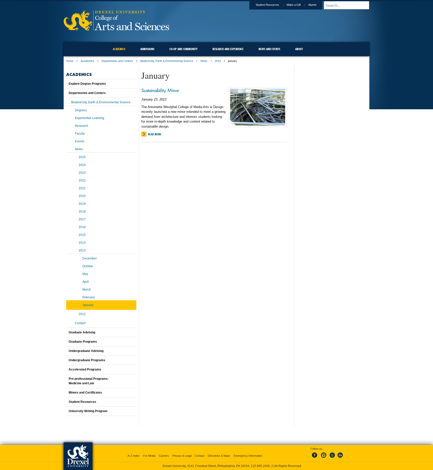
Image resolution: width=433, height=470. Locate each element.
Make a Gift (294, 4)
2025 (82, 157)
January (87, 305)
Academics (87, 60)
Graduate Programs (83, 341)
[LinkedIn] (340, 457)
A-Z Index (134, 455)
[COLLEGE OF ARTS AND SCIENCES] (116, 29)
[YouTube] (332, 457)
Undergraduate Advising (86, 351)
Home (69, 60)
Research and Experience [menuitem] (228, 49)
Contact (80, 323)
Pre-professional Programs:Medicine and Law (89, 381)
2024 (82, 165)
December (89, 258)
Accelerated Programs (85, 369)
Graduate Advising (82, 332)
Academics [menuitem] (119, 49)
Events (79, 141)
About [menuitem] (299, 49)
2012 (82, 314)
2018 (82, 211)
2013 (218, 60)
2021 (82, 188)
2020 (82, 196)
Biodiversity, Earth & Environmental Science (166, 60)
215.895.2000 (260, 466)
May (85, 274)
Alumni (312, 4)
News (203, 60)
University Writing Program (88, 411)
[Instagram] (324, 457)
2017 (82, 219)
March (86, 289)
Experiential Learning (89, 118)
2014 (82, 242)
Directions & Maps (219, 455)
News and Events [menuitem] (269, 49)
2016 (82, 227)
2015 (82, 235)
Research (81, 126)
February (88, 297)
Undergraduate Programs (87, 360)
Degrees (81, 110)
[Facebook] (315, 457)
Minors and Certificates (85, 392)
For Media (149, 455)
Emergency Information (248, 455)
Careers (164, 455)
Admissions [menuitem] (147, 49)
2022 (82, 180)
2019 (82, 204)
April (85, 282)
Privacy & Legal (181, 455)
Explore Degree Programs (87, 83)
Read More (154, 134)
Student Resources (267, 4)
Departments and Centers (117, 60)
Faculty (80, 133)
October (87, 266)
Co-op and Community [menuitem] (183, 49)
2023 (82, 172)
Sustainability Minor (160, 90)
